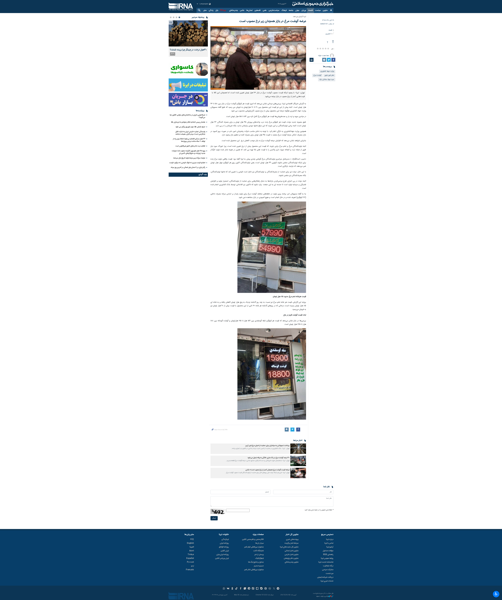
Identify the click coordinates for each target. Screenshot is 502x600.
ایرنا (312, 4)
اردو (192, 566)
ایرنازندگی (225, 539)
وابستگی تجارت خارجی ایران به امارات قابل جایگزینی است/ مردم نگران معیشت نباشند (190, 133)
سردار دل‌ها (259, 543)
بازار (216, 10)
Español (190, 558)
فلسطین (258, 10)
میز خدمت (329, 573)
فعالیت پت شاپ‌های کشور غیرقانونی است (190, 146)
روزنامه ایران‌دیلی (222, 554)
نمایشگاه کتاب (258, 550)
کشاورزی (328, 34)
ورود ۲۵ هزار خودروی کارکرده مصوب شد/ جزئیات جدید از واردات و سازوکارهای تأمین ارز (188, 152)
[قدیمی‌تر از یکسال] (298, 449)
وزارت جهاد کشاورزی (327, 71)
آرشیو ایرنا (329, 547)
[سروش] (249, 589)
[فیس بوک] (240, 589)
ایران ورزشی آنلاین (222, 558)
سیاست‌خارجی (274, 10)
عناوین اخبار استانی (291, 550)
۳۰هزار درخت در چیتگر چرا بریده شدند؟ (188, 50)
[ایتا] (253, 589)
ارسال (214, 518)
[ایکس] (274, 589)
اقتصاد (310, 10)
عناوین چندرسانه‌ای (291, 562)
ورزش (303, 10)
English (190, 543)
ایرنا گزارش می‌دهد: (299, 16)
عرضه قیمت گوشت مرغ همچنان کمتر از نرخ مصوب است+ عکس (267, 470)
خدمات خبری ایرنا (327, 581)
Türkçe (191, 554)
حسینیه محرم (259, 566)
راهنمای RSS (328, 554)
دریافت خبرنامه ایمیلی (325, 577)
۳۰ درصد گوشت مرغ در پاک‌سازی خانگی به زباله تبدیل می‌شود (268, 457)
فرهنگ (284, 10)
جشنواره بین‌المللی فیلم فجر (254, 547)
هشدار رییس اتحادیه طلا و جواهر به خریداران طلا (188, 122)
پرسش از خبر (259, 554)
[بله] (261, 589)
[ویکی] (228, 589)
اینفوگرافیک (259, 558)
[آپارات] (265, 589)
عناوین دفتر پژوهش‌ (291, 558)
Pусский (190, 562)
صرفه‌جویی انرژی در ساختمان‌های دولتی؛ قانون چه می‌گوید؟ (187, 116)
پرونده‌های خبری (292, 539)
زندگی (211, 10)
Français (190, 569)
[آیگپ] (257, 589)
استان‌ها (249, 10)
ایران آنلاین (225, 550)
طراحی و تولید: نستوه (322, 596)
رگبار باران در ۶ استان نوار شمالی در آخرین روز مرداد (188, 167)
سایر (205, 10)
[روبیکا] (270, 589)
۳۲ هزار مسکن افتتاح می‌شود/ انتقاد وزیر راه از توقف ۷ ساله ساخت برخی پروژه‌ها (189, 140)
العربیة (191, 547)
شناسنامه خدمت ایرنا (325, 562)
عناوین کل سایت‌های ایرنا (289, 547)
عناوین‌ (325, 10)
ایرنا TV (223, 10)
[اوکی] (232, 589)
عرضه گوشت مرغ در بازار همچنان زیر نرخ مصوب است (272, 21)
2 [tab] (176, 17)
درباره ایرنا (329, 539)
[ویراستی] (245, 589)
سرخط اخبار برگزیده (291, 543)
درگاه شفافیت (328, 566)
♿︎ (496, 594)
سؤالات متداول (328, 550)
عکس (242, 10)
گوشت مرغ (317, 75)
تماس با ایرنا (328, 543)
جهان (297, 10)
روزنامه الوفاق (224, 547)
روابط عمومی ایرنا (327, 558)
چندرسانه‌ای (233, 10)
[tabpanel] (188, 38)
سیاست (318, 10)
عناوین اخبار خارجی (291, 554)
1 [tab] (179, 17)
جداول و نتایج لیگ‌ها (256, 562)
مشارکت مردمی (327, 569)
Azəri (191, 550)
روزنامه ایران (224, 543)
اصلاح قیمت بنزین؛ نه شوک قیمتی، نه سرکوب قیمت (187, 162)
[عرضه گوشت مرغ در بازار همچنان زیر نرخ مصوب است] (258, 58)
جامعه (291, 10)
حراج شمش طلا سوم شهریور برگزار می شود (190, 126)
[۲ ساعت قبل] (188, 33)
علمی (264, 10)
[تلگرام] (278, 589)
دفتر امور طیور (329, 75)
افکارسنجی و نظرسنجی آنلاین (253, 539)
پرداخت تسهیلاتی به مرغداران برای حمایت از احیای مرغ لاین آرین (267, 445)
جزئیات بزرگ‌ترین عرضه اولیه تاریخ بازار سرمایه (189, 158)
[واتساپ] (224, 589)
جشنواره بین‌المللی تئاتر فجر (254, 569)
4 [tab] (171, 17)
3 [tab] (173, 17)
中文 (192, 539)
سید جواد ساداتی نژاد (326, 79)
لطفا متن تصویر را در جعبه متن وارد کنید (319, 510)
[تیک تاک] (236, 589)
